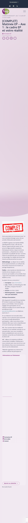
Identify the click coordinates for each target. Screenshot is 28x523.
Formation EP (7, 33)
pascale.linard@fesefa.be (9, 311)
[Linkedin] (13, 6)
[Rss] (17, 6)
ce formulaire (17, 283)
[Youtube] (10, 6)
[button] (3, 38)
